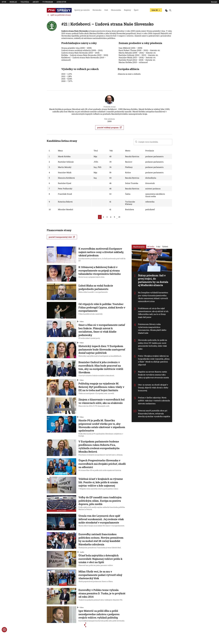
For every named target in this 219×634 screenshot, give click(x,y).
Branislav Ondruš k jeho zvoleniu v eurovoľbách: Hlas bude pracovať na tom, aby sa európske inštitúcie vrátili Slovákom (100, 367)
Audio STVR (61, 2)
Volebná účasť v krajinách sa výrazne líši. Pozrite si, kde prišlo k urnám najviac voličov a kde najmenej (100, 482)
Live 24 (155, 10)
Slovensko (97, 10)
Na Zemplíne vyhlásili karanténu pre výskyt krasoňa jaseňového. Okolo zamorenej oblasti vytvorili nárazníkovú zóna (153, 297)
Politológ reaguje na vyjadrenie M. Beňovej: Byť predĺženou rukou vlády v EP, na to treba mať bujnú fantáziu (101, 387)
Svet (106, 10)
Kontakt (214, 2)
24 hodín (150, 246)
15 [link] (119, 217)
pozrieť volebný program (108, 127)
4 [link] (110, 217)
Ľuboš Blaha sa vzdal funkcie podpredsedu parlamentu (95, 287)
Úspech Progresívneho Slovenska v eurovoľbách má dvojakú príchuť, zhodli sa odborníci (102, 464)
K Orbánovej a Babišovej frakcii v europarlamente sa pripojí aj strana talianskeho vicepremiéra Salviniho (99, 270)
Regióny (127, 10)
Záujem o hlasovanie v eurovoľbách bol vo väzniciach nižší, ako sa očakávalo (101, 401)
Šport (136, 10)
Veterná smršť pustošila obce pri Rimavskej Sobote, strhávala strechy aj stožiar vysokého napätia (154, 413)
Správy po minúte (82, 10)
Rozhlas (13, 2)
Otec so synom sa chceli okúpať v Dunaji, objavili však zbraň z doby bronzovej (153, 387)
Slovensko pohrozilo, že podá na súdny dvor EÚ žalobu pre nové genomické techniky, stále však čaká (152, 344)
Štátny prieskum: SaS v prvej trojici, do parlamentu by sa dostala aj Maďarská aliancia (153, 280)
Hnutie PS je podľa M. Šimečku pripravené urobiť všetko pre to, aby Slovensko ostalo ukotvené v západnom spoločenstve (101, 425)
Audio (82, 552)
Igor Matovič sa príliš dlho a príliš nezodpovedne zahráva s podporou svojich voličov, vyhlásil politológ (99, 614)
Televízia (25, 2)
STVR (4, 2)
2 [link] (103, 217)
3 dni (158, 246)
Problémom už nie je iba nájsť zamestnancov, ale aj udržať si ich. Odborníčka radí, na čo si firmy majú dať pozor (153, 312)
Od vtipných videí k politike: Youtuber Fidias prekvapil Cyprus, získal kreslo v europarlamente (101, 307)
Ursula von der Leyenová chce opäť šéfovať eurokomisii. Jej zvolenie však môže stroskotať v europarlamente (101, 519)
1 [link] (99, 217)
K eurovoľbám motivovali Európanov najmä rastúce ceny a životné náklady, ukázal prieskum (101, 252)
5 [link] (114, 217)
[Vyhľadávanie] (170, 10)
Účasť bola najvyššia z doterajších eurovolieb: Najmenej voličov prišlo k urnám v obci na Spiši (100, 559)
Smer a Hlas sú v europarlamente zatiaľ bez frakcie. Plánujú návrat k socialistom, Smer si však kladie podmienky (101, 330)
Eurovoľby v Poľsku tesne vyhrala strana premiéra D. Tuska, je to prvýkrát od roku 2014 (101, 593)
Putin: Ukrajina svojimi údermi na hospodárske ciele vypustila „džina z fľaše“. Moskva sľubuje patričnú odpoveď (153, 360)
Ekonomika (116, 10)
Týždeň (165, 246)
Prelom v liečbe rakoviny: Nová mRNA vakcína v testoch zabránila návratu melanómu (154, 400)
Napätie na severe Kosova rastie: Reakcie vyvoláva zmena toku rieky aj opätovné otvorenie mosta (153, 374)
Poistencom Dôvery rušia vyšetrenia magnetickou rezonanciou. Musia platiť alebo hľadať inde (152, 328)
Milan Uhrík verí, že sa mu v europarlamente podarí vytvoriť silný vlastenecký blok (100, 575)
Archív (36, 2)
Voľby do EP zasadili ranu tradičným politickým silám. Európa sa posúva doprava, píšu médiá (100, 501)
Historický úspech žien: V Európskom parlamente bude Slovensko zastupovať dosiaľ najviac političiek (101, 349)
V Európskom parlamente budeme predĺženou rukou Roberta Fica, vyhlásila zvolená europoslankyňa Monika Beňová (98, 446)
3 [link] (107, 217)
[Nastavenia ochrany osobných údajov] (4, 629)
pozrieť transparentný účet (60, 237)
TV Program (47, 2)
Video (82, 321)
